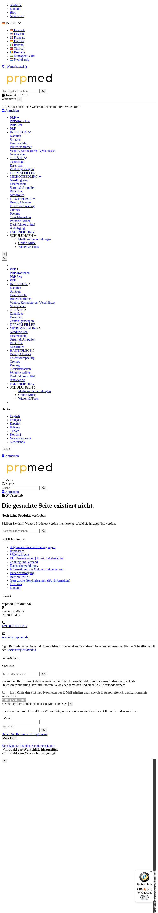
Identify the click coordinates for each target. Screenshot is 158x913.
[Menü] (151, 872)
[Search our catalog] (43, 488)
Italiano (18, 45)
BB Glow (16, 191)
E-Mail (6, 718)
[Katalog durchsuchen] (43, 91)
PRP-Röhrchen (20, 121)
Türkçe (18, 48)
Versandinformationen (21, 650)
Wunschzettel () (16, 66)
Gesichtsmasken (20, 217)
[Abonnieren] (43, 674)
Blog (13, 12)
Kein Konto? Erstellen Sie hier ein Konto (28, 745)
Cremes (15, 209)
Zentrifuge (16, 161)
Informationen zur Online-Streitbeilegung (36, 569)
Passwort (7, 726)
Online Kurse (27, 243)
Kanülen (15, 136)
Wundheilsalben (20, 221)
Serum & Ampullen (22, 187)
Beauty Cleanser (20, 202)
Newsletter (17, 16)
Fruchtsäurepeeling (22, 206)
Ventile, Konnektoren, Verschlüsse (32, 150)
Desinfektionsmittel (22, 224)
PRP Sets (16, 125)
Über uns (16, 584)
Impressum (17, 551)
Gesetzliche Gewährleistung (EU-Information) (40, 580)
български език (24, 56)
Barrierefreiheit (19, 576)
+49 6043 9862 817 (14, 626)
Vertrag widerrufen (14, 700)
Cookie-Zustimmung (154, 891)
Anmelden (12, 456)
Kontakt (15, 8)
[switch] (144, 897)
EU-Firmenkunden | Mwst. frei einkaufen (37, 558)
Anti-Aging (17, 228)
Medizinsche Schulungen (34, 239)
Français (19, 37)
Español (18, 41)
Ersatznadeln (18, 143)
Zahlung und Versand (24, 562)
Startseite (16, 5)
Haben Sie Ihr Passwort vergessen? (24, 734)
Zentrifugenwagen (22, 169)
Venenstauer (18, 154)
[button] (23, 235)
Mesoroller (17, 195)
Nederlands (21, 59)
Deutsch (19, 30)
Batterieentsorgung (22, 573)
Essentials (16, 165)
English (18, 33)
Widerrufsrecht (19, 554)
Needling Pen (19, 180)
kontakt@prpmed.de (15, 637)
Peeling (15, 213)
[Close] (4, 258)
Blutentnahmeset (20, 147)
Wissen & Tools (28, 246)
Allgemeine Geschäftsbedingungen (32, 547)
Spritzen (15, 139)
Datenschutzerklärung (24, 565)
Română (19, 52)
